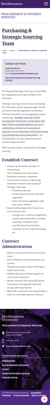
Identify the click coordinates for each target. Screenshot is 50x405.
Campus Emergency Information (15, 365)
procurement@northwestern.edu (24, 73)
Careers (5, 369)
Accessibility (36, 393)
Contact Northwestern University (16, 373)
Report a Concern (39, 395)
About (12, 51)
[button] (46, 3)
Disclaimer (6, 395)
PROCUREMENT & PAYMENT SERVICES (21, 16)
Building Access (8, 361)
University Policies (10, 377)
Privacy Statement (21, 395)
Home (4, 51)
